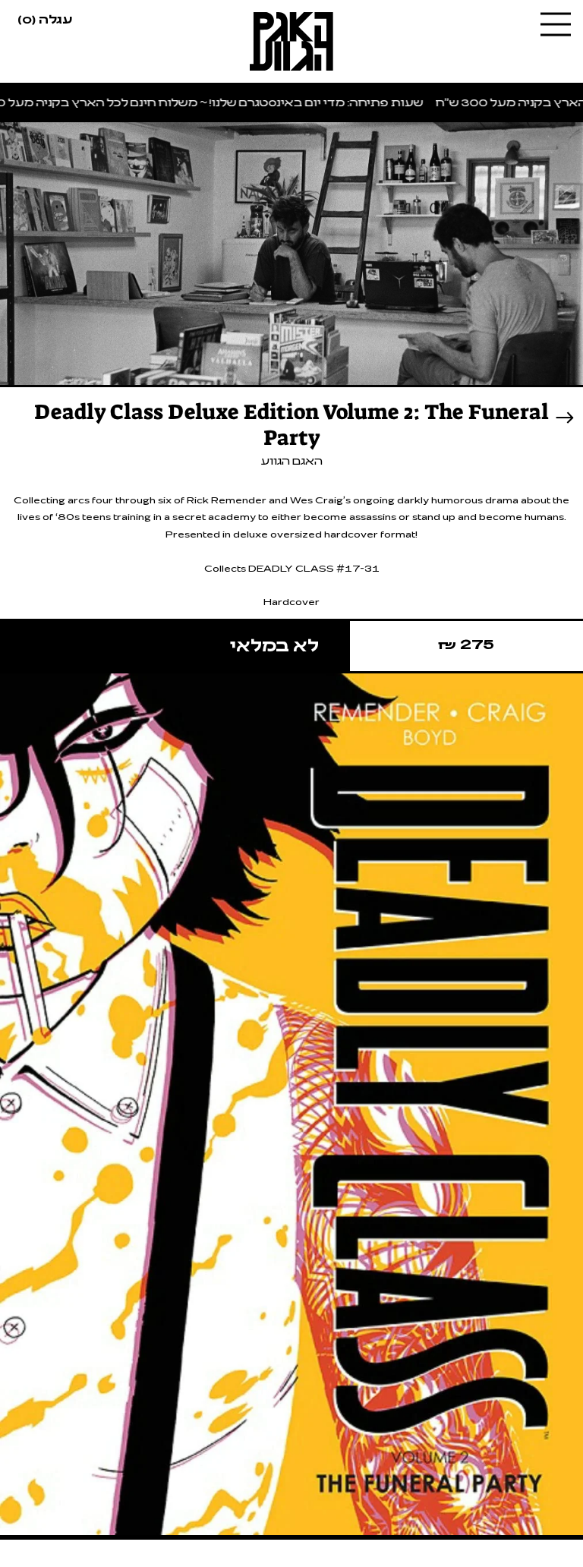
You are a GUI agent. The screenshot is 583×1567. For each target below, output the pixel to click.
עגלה (44, 18)
